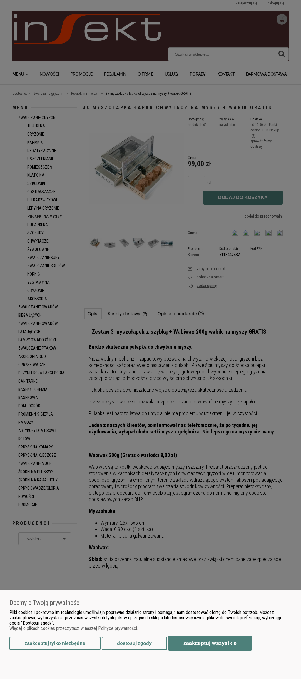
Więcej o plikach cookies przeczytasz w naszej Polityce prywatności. (73, 628)
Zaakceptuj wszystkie (210, 643)
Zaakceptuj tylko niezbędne (55, 643)
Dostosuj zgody (134, 643)
